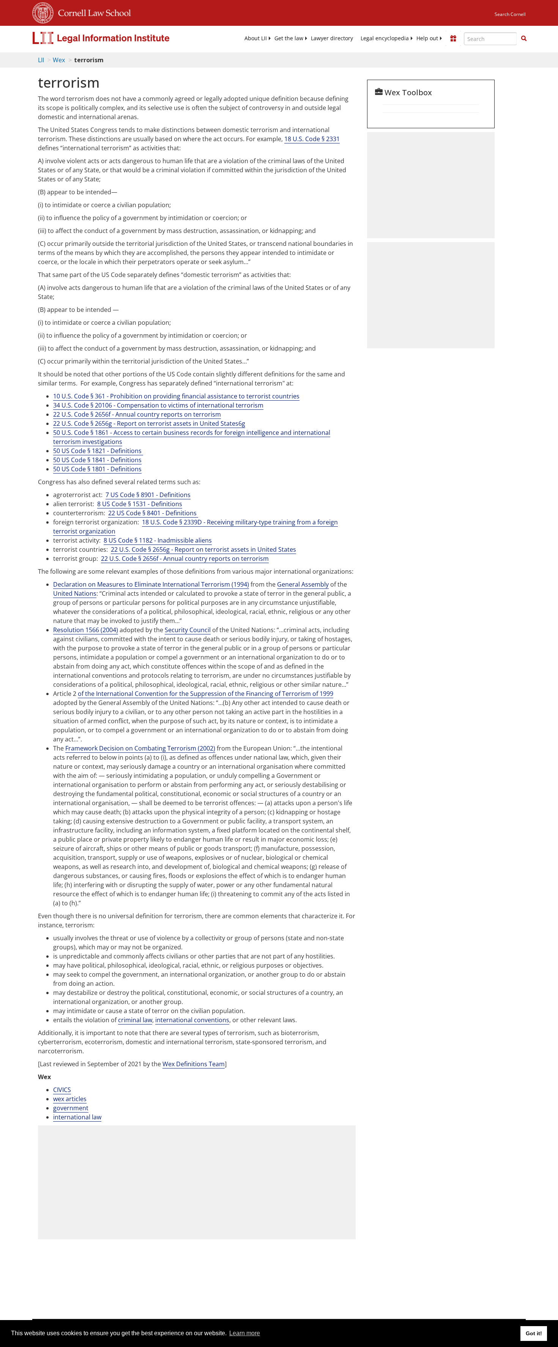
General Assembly (303, 584)
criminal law (135, 1020)
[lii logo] (118, 38)
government (70, 1108)
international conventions (192, 1020)
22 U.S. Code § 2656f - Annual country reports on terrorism (185, 558)
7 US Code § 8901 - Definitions (148, 495)
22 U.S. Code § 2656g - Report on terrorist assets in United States (203, 549)
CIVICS (62, 1090)
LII (41, 60)
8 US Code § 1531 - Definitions (139, 504)
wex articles (70, 1099)
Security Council (188, 630)
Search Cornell (510, 14)
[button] (523, 38)
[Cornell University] (43, 12)
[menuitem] (256, 38)
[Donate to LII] (453, 38)
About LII (255, 38)
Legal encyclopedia (385, 38)
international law (77, 1117)
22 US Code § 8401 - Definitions (153, 513)
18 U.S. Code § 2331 (312, 139)
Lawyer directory (332, 38)
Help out (427, 38)
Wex (59, 60)
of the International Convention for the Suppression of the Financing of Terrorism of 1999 (205, 693)
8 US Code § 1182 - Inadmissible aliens (158, 540)
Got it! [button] (534, 1333)
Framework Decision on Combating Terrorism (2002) (140, 748)
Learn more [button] (244, 1333)
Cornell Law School (92, 12)
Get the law (288, 38)
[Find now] (524, 39)
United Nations (74, 593)
